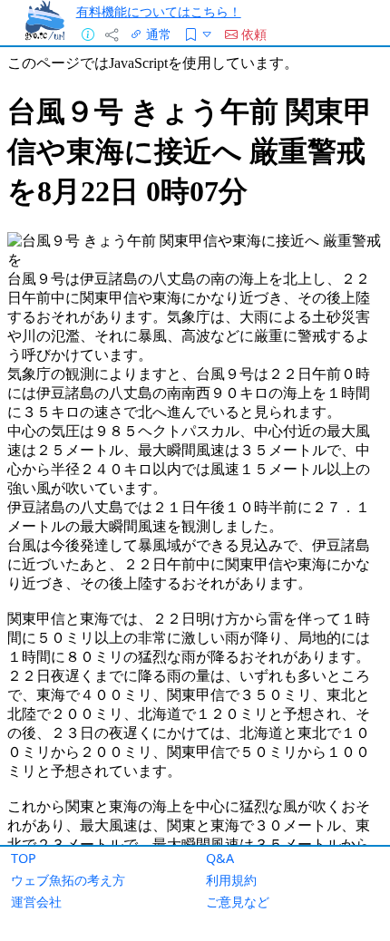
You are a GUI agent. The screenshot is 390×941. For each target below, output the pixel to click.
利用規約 (231, 879)
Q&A (220, 858)
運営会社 (36, 901)
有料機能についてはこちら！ (158, 11)
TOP (23, 858)
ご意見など (237, 901)
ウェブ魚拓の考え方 (68, 879)
